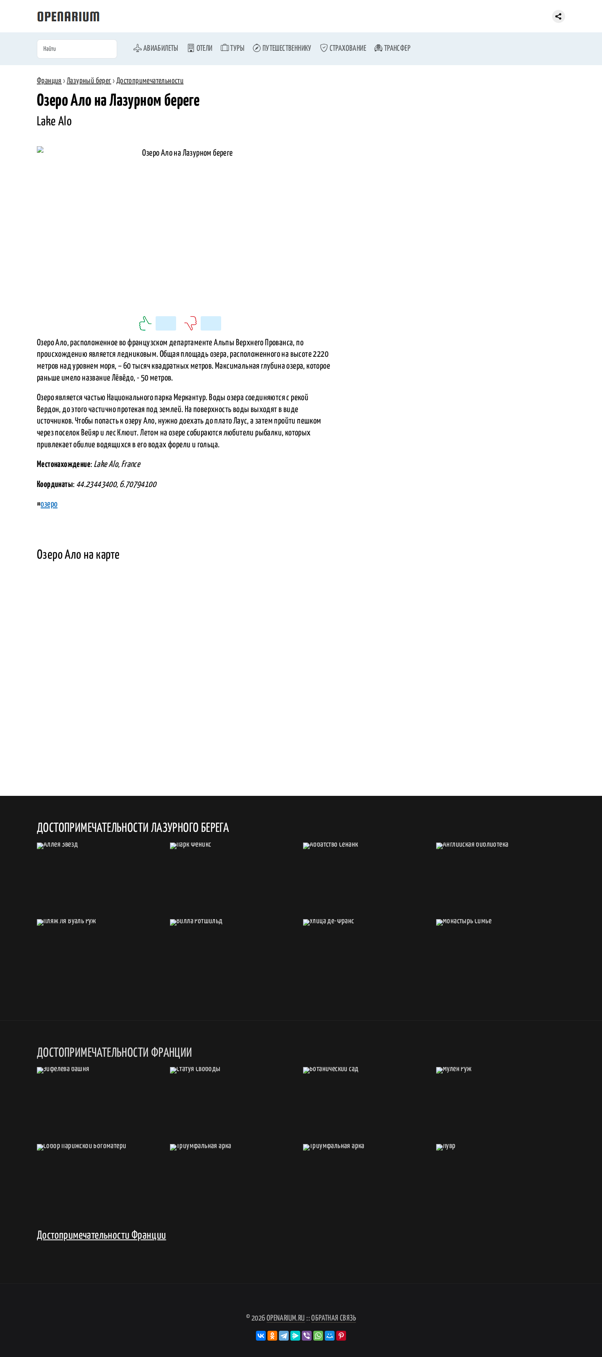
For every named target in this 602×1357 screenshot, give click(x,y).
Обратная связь (333, 1318)
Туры (236, 48)
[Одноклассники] (272, 1336)
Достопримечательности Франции (101, 1235)
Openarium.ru (286, 1318)
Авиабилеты (160, 48)
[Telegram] (284, 1336)
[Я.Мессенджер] (295, 1336)
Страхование (347, 48)
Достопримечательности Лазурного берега (133, 828)
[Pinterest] (341, 1336)
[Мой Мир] (330, 1336)
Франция (49, 81)
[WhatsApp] (318, 1336)
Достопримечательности (149, 81)
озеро (49, 504)
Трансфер (396, 48)
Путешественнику (286, 48)
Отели (203, 48)
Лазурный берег (89, 81)
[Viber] (307, 1336)
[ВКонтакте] (261, 1336)
